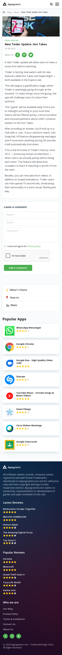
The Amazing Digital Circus (18, 532)
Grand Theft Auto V (14, 574)
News (16, 12)
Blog (9, 12)
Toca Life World (11, 582)
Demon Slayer (10, 524)
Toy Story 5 (9, 540)
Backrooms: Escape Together (19, 508)
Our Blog (8, 608)
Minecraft (8, 566)
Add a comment (18, 268)
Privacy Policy (10, 613)
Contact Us (9, 624)
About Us (8, 629)
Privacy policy (33, 246)
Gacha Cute (9, 590)
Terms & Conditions (14, 618)
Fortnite (7, 558)
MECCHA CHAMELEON (14, 516)
